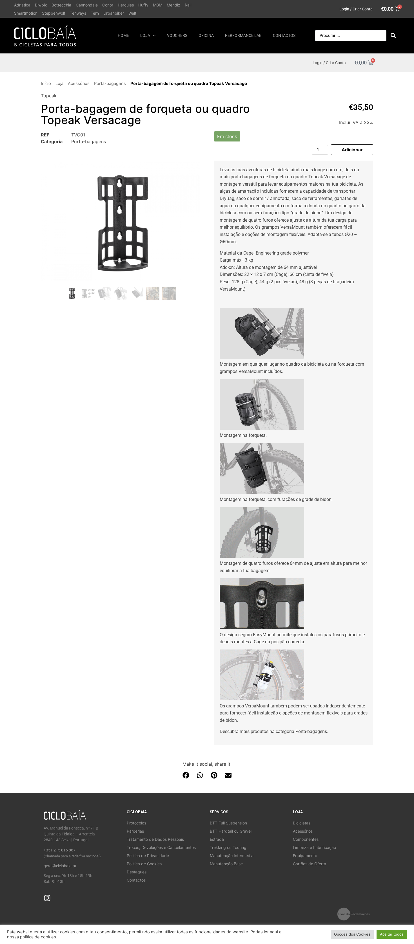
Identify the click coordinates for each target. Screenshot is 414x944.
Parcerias (135, 831)
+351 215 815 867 (59, 850)
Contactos (284, 35)
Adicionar (352, 149)
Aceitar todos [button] (392, 934)
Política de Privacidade (148, 855)
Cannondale (87, 5)
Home (123, 35)
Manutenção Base (226, 863)
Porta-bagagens (110, 83)
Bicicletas (301, 823)
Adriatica (22, 5)
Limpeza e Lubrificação (314, 847)
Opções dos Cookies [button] (352, 934)
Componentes (306, 839)
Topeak (49, 95)
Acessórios (79, 83)
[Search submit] (393, 35)
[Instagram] (47, 898)
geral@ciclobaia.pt (60, 866)
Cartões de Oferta (309, 863)
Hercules (126, 5)
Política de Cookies (144, 863)
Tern (95, 13)
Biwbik (41, 5)
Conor (107, 5)
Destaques (136, 871)
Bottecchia (61, 5)
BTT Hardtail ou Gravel (230, 831)
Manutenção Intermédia (231, 855)
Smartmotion (25, 13)
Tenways (78, 13)
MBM (157, 5)
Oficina (206, 35)
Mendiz (173, 5)
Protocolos (136, 823)
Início (46, 83)
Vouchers (177, 35)
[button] (186, 775)
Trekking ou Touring (228, 847)
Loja (145, 35)
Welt (132, 13)
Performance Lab (243, 35)
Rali (188, 5)
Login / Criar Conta (356, 9)
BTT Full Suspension (228, 823)
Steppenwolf (53, 13)
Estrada (217, 839)
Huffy (143, 5)
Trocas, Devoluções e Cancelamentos (161, 847)
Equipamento (305, 855)
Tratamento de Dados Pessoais (155, 839)
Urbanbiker (113, 13)
